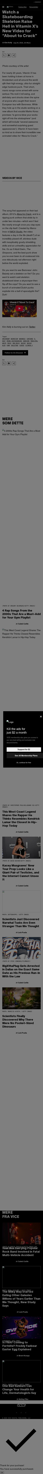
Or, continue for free (24, 762)
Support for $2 (24, 749)
